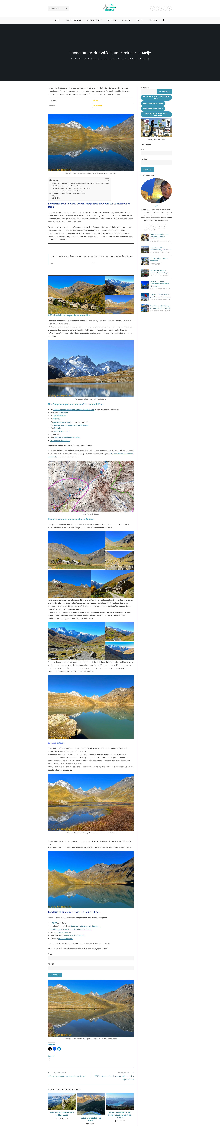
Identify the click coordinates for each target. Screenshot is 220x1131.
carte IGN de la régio (61, 440)
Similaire (57, 198)
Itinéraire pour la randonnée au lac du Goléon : (69, 191)
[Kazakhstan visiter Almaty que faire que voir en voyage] (144, 308)
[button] (76, 641)
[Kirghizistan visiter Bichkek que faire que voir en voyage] (144, 297)
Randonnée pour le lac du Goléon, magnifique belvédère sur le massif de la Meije (80, 183)
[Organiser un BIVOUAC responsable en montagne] (144, 273)
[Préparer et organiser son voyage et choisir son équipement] (144, 237)
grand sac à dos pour (61, 422)
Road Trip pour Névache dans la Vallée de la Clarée (70, 929)
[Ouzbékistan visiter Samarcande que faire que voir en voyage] (144, 285)
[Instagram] (161, 8)
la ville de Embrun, (65, 938)
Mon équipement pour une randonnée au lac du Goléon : (72, 188)
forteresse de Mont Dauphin (74, 935)
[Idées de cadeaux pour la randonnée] (144, 261)
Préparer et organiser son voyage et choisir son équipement (159, 236)
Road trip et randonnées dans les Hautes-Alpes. (68, 193)
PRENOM (52, 964)
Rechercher (145, 88)
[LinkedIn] (165, 8)
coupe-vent (63, 413)
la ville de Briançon (63, 932)
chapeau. (57, 419)
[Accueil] (71, 59)
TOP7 (54, 923)
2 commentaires (166, 241)
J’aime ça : (57, 196)
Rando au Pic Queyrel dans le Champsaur (62, 1113)
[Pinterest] (157, 8)
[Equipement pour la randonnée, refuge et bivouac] (144, 249)
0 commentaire (164, 252)
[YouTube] (169, 8)
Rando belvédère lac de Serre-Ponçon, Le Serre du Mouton (119, 1115)
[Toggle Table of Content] (106, 180)
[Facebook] (152, 8)
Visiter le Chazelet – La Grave (91, 1119)
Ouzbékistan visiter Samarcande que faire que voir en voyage (159, 283)
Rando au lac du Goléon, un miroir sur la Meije (133, 59)
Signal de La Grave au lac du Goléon (85, 926)
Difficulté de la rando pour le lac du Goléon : (68, 186)
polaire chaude (60, 416)
